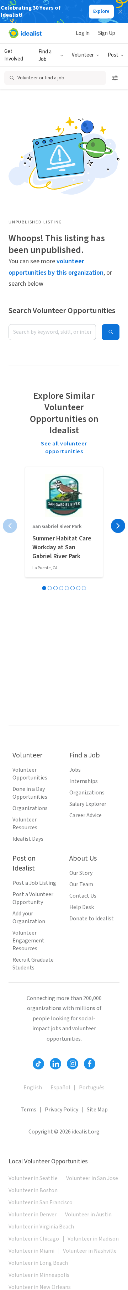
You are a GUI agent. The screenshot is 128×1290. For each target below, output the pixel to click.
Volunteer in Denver (33, 1214)
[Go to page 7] (78, 588)
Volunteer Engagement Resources (28, 940)
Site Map (97, 1110)
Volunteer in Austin (88, 1214)
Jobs (75, 770)
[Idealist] (25, 33)
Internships (83, 781)
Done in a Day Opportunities (29, 793)
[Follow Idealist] (38, 1063)
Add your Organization (28, 917)
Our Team (81, 884)
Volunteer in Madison (93, 1239)
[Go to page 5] (67, 588)
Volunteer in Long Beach (38, 1263)
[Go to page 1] (44, 588)
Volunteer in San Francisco (41, 1202)
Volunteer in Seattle (33, 1178)
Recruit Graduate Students (33, 964)
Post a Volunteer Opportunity (32, 898)
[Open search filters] (115, 78)
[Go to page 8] (84, 588)
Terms (28, 1110)
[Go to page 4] (61, 588)
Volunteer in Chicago (34, 1239)
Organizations (30, 808)
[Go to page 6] (72, 588)
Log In (83, 33)
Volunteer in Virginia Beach (41, 1227)
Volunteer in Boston (33, 1190)
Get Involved (13, 55)
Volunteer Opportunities (29, 774)
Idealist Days (27, 839)
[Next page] (118, 526)
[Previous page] (10, 526)
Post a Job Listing (34, 883)
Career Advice (85, 815)
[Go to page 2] (50, 588)
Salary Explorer (87, 804)
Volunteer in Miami (31, 1251)
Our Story (80, 873)
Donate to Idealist (91, 918)
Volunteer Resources (24, 823)
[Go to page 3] (55, 588)
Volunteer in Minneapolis (39, 1275)
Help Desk (81, 907)
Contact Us (82, 896)
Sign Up (106, 33)
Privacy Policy (61, 1110)
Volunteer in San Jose (92, 1178)
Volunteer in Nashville (90, 1251)
